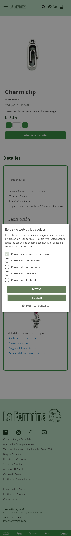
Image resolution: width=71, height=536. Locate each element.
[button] (35, 306)
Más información (24, 246)
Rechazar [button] (37, 297)
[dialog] (35, 268)
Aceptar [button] (37, 289)
